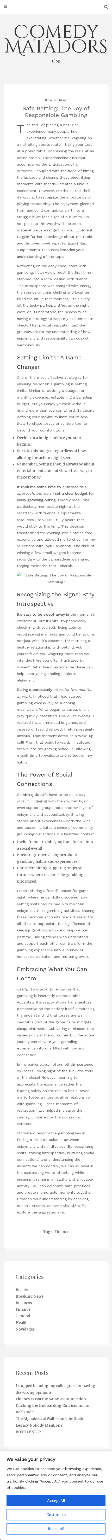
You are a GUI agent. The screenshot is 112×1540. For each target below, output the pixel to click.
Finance (61, 1231)
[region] (56, 1495)
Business (24, 1302)
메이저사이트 (74, 1206)
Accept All (56, 1500)
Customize (56, 1514)
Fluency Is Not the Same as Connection (51, 1399)
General (23, 1316)
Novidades (25, 1329)
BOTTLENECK (29, 1432)
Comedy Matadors (56, 41)
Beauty (22, 1289)
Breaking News (56, 100)
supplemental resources (38, 250)
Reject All (56, 1528)
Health (22, 1322)
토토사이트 (76, 243)
